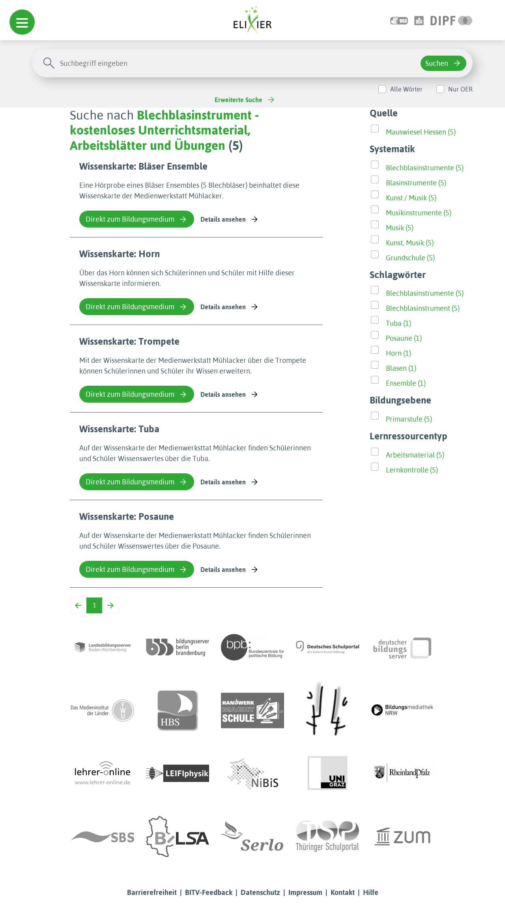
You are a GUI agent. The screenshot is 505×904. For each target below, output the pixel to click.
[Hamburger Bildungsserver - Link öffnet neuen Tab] (177, 710)
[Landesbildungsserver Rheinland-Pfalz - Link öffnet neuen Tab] (402, 773)
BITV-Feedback (208, 892)
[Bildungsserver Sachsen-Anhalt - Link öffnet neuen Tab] (177, 836)
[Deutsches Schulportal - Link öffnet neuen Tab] (327, 647)
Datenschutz (260, 892)
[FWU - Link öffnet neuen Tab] (102, 710)
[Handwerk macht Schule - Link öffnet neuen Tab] (252, 710)
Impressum (305, 892)
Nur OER (460, 89)
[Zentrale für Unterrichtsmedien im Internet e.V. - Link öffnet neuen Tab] (402, 836)
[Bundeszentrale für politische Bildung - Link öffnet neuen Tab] (252, 647)
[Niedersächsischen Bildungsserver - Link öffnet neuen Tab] (252, 773)
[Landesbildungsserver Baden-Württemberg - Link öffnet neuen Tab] (102, 647)
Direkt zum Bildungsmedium (130, 219)
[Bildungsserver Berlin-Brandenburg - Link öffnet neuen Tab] (177, 647)
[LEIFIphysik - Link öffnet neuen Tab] (177, 773)
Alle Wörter (406, 89)
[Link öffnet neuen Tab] (451, 20)
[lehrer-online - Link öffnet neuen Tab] (102, 773)
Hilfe (370, 892)
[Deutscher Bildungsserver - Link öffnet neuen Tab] (402, 647)
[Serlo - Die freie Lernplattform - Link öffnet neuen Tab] (252, 836)
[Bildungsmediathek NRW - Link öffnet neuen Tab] (402, 710)
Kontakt (343, 892)
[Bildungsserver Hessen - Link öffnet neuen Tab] (327, 710)
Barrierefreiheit (152, 892)
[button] (22, 22)
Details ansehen (223, 219)
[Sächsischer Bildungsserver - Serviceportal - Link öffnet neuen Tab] (102, 836)
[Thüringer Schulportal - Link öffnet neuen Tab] (327, 836)
